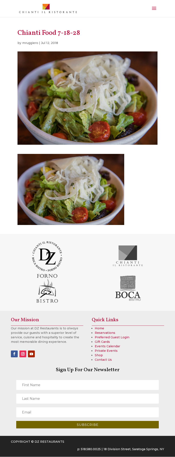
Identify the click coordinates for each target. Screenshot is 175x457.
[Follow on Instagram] (22, 353)
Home (99, 328)
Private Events (106, 351)
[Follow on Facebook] (14, 353)
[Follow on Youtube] (31, 353)
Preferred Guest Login (112, 337)
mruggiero (30, 43)
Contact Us (103, 360)
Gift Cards (102, 342)
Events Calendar (107, 346)
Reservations (105, 333)
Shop (99, 355)
